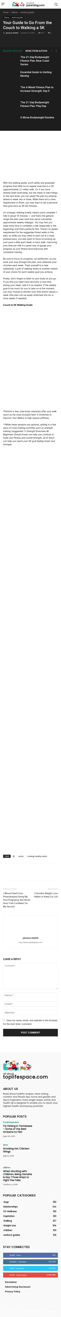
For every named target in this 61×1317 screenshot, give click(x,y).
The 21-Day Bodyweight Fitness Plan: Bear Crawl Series (34, 60)
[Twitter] (23, 39)
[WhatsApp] (37, 39)
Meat (5, 1145)
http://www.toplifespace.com (31, 942)
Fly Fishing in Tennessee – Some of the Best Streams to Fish (17, 1129)
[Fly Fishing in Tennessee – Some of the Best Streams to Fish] (47, 1130)
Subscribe (51, 1275)
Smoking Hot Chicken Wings (16, 1150)
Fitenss (15, 12)
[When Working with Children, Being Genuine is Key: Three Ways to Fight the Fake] (47, 1175)
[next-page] (56, 51)
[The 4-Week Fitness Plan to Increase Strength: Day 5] (11, 91)
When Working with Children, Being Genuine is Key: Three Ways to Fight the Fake (17, 1175)
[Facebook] (16, 39)
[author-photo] (30, 933)
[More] (45, 39)
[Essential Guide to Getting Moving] (11, 75)
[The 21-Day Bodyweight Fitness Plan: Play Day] (11, 106)
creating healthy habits (37, 856)
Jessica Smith (12, 33)
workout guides (27, 12)
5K (14, 856)
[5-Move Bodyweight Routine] (11, 121)
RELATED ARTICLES (12, 51)
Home (6, 12)
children (6, 1167)
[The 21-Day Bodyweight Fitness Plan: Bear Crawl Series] (11, 60)
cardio (21, 856)
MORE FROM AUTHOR (36, 51)
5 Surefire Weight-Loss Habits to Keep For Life (46, 895)
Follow (52, 1261)
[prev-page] (51, 51)
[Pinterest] (30, 39)
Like (54, 1255)
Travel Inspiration (11, 1122)
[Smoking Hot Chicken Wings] (47, 1152)
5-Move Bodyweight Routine (37, 117)
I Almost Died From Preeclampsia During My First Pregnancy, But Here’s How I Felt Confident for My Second (16, 900)
